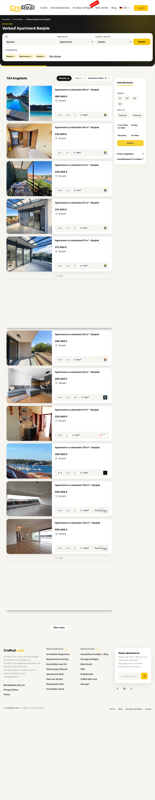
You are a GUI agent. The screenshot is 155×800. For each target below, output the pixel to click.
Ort (6, 37)
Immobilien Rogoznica (57, 654)
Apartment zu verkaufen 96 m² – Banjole (77, 89)
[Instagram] (124, 688)
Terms (7, 694)
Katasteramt (87, 674)
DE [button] (125, 7)
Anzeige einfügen (83, 6)
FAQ (83, 669)
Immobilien (18, 19)
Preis (77, 78)
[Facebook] (117, 688)
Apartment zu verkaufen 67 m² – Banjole (77, 202)
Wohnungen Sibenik (56, 669)
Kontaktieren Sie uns (14, 685)
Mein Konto (102, 7)
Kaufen (40, 56)
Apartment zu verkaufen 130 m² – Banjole (77, 485)
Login (141, 7)
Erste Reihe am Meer (123, 126)
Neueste (62, 78)
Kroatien (6, 19)
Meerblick (122, 135)
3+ (135, 98)
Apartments (25, 56)
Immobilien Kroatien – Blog (94, 654)
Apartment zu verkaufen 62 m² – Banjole (77, 334)
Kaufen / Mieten (102, 37)
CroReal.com (12, 708)
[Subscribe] (144, 676)
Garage (134, 125)
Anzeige (85, 684)
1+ (120, 98)
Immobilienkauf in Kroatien (130, 159)
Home (112, 709)
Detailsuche (12, 50)
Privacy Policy (11, 689)
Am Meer (135, 135)
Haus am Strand (54, 679)
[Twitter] (131, 688)
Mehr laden (59, 627)
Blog (114, 7)
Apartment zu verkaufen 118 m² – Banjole (77, 447)
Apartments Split (55, 674)
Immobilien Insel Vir (56, 664)
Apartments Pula (55, 684)
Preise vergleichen (130, 154)
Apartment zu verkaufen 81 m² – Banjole (77, 165)
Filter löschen (55, 56)
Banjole (10, 56)
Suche (43, 7)
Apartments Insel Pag (57, 659)
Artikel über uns (89, 679)
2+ (127, 98)
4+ (120, 104)
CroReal (14, 650)
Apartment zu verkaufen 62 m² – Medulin (77, 372)
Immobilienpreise (60, 7)
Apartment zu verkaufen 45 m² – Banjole (77, 127)
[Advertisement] (59, 304)
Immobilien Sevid (55, 689)
